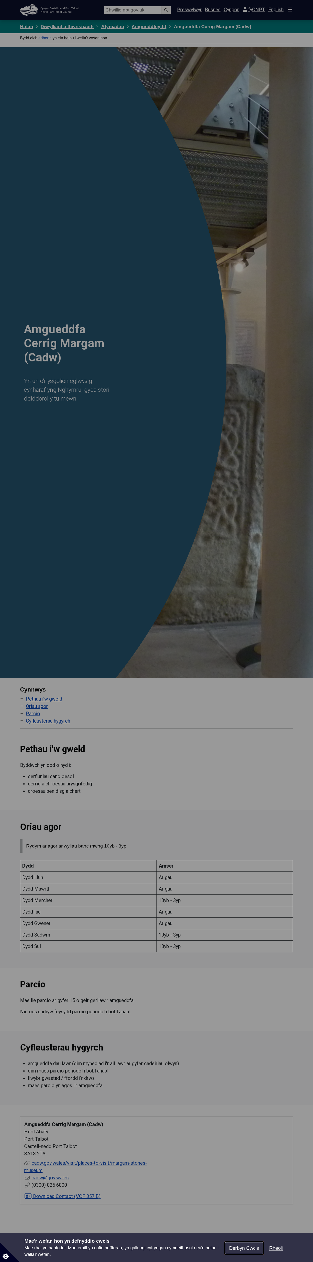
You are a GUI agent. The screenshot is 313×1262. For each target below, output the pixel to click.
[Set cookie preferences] (10, 1252)
